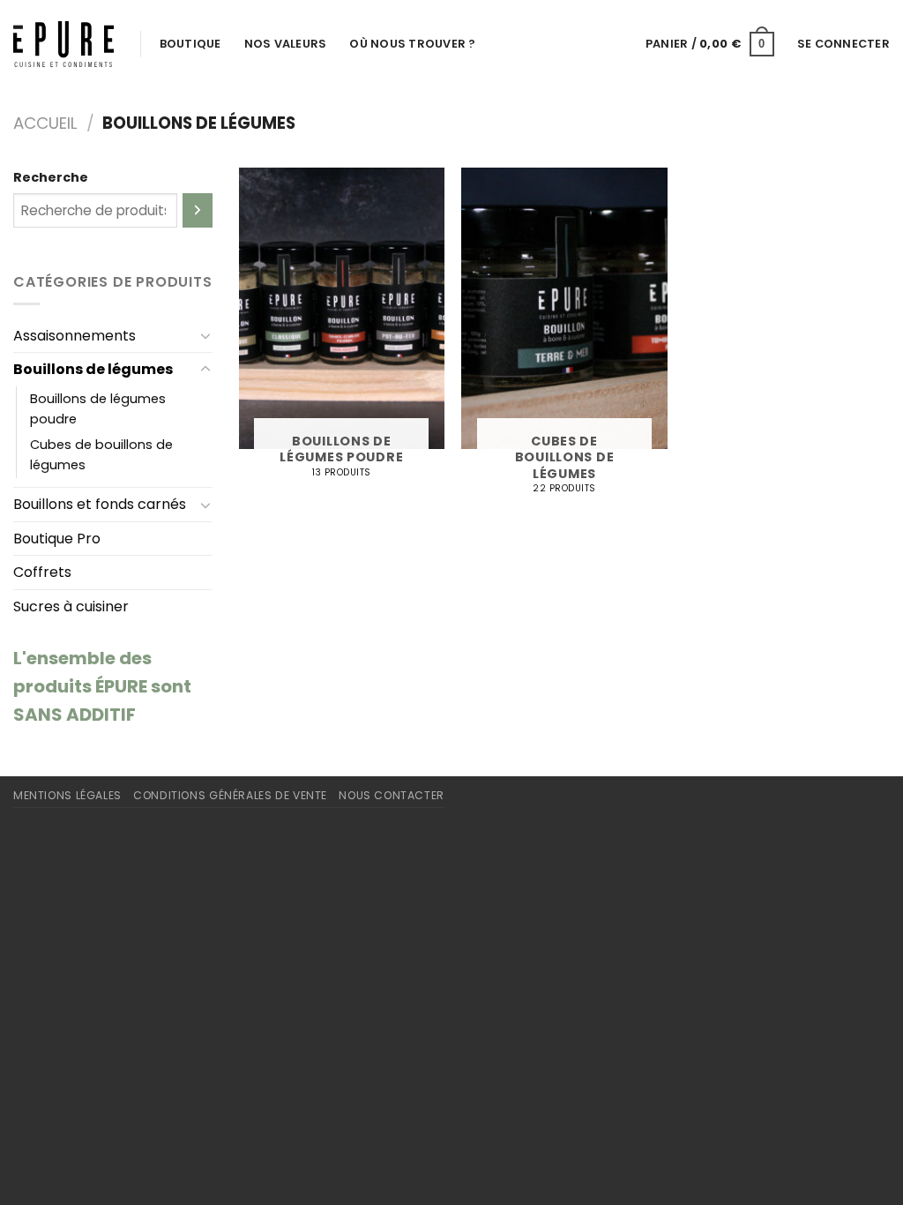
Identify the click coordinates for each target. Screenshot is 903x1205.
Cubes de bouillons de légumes (101, 455)
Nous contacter (391, 795)
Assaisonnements (74, 336)
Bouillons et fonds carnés (99, 504)
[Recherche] (198, 210)
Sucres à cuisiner (71, 606)
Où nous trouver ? (412, 43)
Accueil (45, 123)
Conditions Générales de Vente (230, 795)
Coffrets (42, 572)
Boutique (190, 43)
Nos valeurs (285, 43)
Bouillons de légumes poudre (98, 409)
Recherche (50, 177)
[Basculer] (205, 335)
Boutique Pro (57, 538)
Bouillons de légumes (93, 369)
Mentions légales (67, 795)
